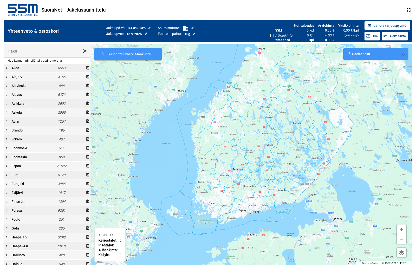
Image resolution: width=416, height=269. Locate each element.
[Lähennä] (401, 229)
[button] (375, 54)
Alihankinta (284, 35)
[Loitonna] (401, 239)
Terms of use (370, 263)
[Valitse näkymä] (401, 252)
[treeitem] (47, 76)
